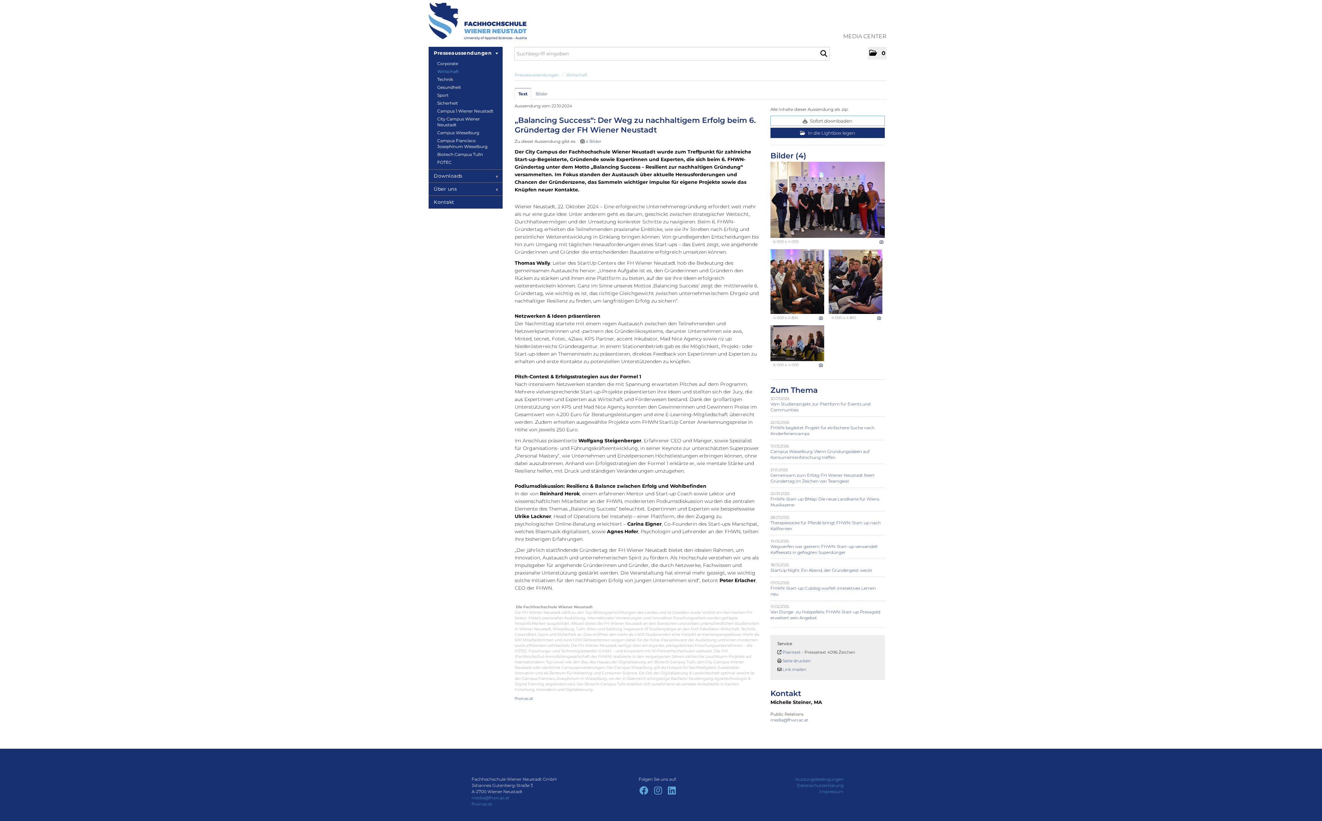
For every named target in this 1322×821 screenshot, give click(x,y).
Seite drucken (797, 660)
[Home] (478, 21)
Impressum (831, 791)
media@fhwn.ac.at (789, 720)
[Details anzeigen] (881, 242)
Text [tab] (522, 93)
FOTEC (444, 162)
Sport (443, 95)
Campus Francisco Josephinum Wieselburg (462, 143)
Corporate (447, 63)
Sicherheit (447, 103)
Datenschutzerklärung (820, 785)
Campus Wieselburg (458, 132)
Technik (445, 79)
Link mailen (794, 669)
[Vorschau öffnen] (827, 200)
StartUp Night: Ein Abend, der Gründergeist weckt (821, 570)
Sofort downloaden (830, 121)
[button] (877, 53)
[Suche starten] (824, 54)
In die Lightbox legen (831, 133)
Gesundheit (449, 87)
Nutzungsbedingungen (819, 779)
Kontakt (444, 202)
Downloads (448, 176)
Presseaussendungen (463, 53)
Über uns (445, 189)
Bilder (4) (788, 155)
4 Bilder (593, 141)
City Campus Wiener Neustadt (458, 121)
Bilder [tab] (542, 93)
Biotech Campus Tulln (460, 154)
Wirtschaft (448, 71)
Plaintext (792, 652)
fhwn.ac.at (524, 698)
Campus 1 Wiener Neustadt (465, 111)
